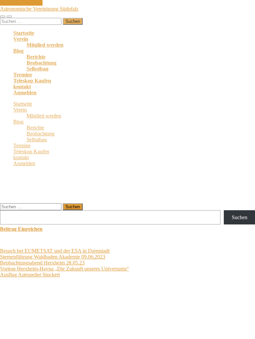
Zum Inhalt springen (21, 3)
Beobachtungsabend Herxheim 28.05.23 (42, 263)
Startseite (23, 33)
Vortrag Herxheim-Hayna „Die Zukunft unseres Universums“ (64, 268)
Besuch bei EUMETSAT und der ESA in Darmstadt (55, 251)
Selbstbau (37, 69)
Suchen (239, 217)
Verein (20, 39)
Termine (22, 74)
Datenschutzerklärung (122, 300)
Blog (18, 51)
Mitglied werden (45, 45)
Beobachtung (41, 63)
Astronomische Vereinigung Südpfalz (39, 9)
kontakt (22, 86)
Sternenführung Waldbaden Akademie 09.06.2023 (52, 257)
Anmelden (25, 92)
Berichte (36, 57)
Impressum (160, 300)
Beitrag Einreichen (21, 229)
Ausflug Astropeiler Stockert (30, 274)
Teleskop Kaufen (32, 80)
